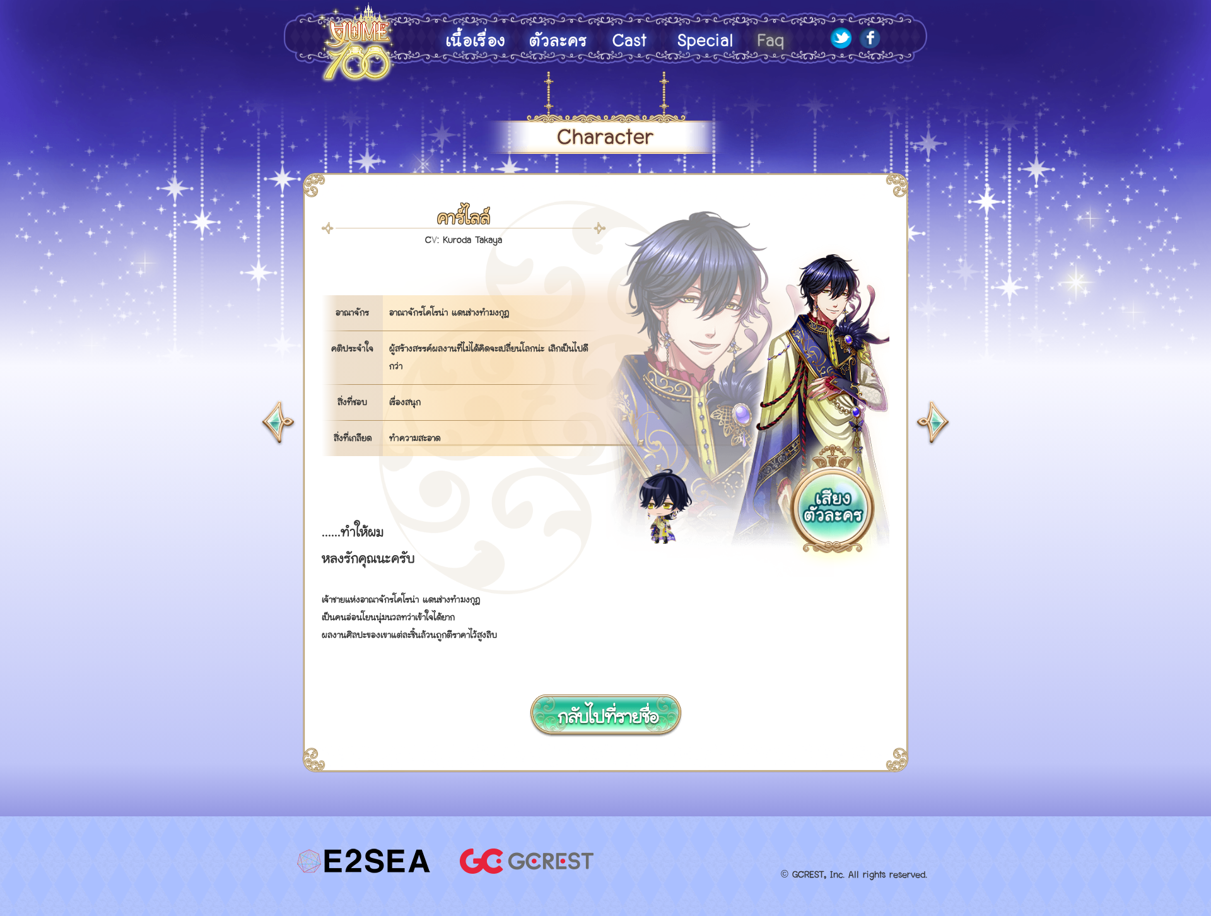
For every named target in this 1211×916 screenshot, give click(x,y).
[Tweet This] (841, 45)
